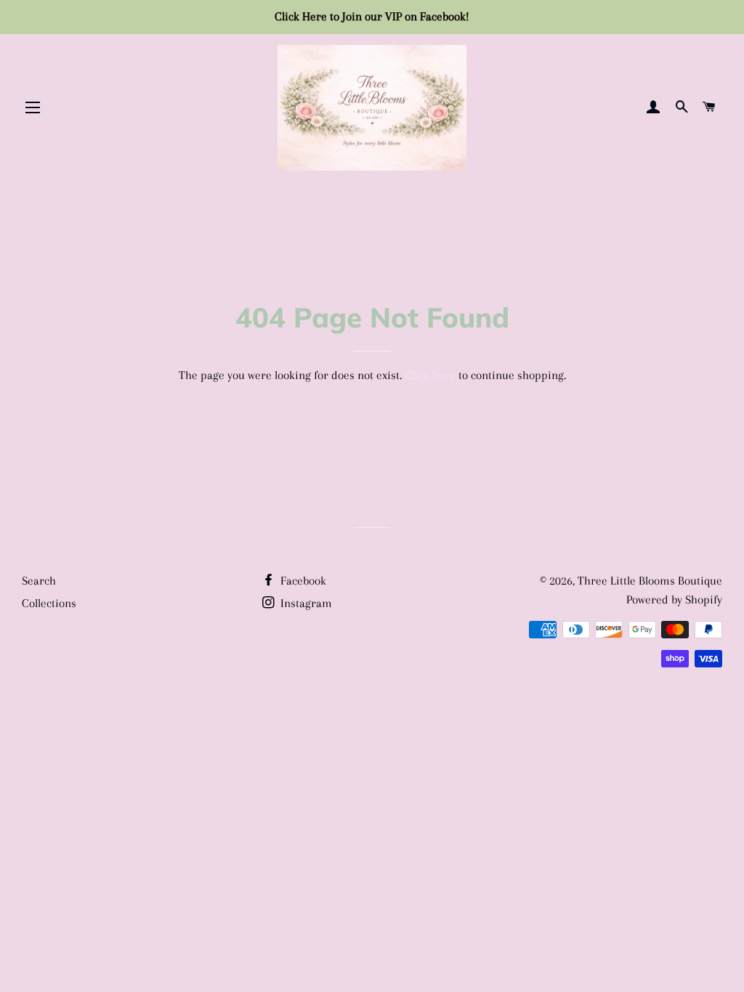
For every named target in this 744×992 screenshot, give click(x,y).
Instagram (305, 603)
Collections (49, 603)
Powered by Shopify (674, 599)
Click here (430, 375)
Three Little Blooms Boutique (650, 581)
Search (39, 581)
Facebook (302, 581)
